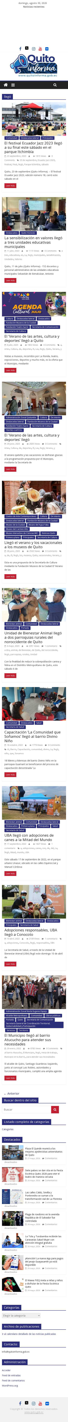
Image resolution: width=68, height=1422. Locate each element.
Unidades (9, 259)
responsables (42, 942)
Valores (18, 259)
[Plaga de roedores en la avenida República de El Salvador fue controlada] (12, 1212)
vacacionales (45, 555)
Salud (38, 722)
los (20, 555)
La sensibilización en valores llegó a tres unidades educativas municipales (33, 242)
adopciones (28, 848)
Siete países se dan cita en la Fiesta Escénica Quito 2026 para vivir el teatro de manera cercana (44, 1173)
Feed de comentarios (13, 1380)
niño (6, 753)
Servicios (11, 1030)
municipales (39, 255)
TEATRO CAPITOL (14, 430)
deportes (27, 349)
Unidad (33, 654)
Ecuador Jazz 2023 (46, 160)
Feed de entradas (11, 1375)
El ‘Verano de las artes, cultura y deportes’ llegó (31, 437)
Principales (48, 138)
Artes (6, 349)
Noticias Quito (48, 533)
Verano (55, 349)
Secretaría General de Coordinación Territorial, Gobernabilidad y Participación (28, 1024)
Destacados (11, 232)
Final (15, 164)
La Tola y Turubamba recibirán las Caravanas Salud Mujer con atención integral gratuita (43, 1239)
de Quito (36, 650)
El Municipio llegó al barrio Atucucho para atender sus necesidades (27, 1039)
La (25, 255)
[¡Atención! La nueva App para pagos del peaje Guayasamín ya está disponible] (12, 1256)
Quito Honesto (28, 232)
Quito (48, 349)
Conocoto (24, 942)
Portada (25, 628)
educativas (14, 255)
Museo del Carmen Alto (17, 529)
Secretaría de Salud (15, 727)
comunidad (36, 749)
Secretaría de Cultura (16, 331)
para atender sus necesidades (40, 1056)
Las (37, 349)
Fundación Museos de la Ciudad (21, 322)
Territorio (23, 1030)
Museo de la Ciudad (15, 524)
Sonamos (19, 753)
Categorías (8, 1129)
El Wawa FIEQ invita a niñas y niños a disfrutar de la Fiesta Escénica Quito (44, 1283)
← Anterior (11, 1093)
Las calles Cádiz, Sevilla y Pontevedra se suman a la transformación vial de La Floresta (43, 1195)
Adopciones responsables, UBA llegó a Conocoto (30, 932)
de (20, 349)
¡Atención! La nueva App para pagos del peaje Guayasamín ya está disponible (44, 1261)
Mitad (13, 852)
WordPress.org (10, 1385)
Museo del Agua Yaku (39, 524)
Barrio (13, 749)
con (44, 848)
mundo (20, 852)
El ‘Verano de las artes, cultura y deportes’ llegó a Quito (31, 338)
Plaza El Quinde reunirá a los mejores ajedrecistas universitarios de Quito (43, 1151)
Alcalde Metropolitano (16, 1015)
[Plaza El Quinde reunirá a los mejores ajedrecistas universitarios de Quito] (12, 1147)
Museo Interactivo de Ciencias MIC (22, 533)
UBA (27, 852)
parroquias (15, 654)
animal (14, 650)
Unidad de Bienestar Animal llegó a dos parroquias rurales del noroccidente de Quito (33, 637)
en (22, 255)
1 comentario (50, 646)
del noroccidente (49, 650)
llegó (20, 164)
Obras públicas (53, 1015)
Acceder (6, 1370)
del (52, 848)
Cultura (9, 318)
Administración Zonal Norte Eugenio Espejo (26, 1011)
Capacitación (24, 749)
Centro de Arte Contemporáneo (21, 516)
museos (27, 555)
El (33, 349)
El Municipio (28, 1052)
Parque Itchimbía (32, 164)
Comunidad (11, 138)
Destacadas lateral (30, 138)
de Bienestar (25, 650)
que (12, 753)
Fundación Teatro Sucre (17, 327)
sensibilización (53, 255)
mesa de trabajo (49, 1052)
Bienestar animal (14, 623)
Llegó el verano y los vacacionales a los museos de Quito (33, 544)
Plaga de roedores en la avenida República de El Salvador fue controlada (42, 1217)
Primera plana (12, 537)
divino (46, 749)
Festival (7, 164)
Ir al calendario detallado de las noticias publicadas (29, 1333)
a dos (7, 650)
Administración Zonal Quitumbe (21, 417)
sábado (45, 164)
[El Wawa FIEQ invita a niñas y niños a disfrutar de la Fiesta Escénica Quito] (12, 1278)
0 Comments (50, 250)
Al (8, 749)
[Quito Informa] (34, 55)
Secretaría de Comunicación (45, 327)
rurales (25, 654)
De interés (55, 417)
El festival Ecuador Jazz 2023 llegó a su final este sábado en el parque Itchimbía (33, 147)
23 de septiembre (28, 160)
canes (38, 848)
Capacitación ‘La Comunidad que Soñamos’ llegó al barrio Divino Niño (32, 736)
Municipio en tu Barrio (14, 1056)
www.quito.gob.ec (33, 1412)
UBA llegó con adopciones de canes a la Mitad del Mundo (29, 837)
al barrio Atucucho (13, 1052)
